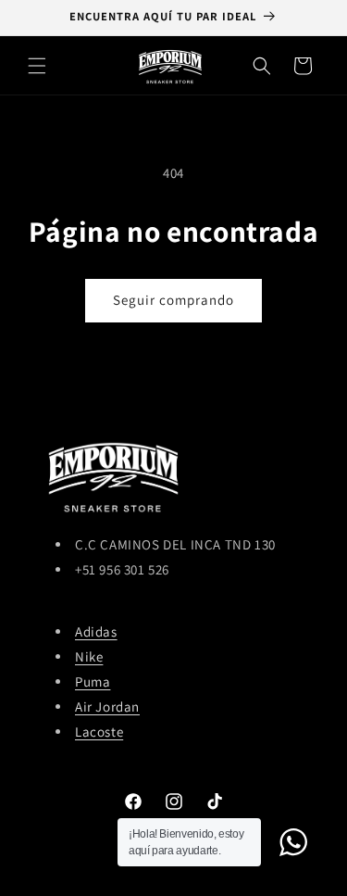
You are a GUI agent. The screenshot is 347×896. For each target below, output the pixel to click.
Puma (92, 681)
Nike (89, 656)
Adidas (96, 631)
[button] (37, 65)
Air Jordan (107, 706)
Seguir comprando (173, 300)
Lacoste (99, 731)
